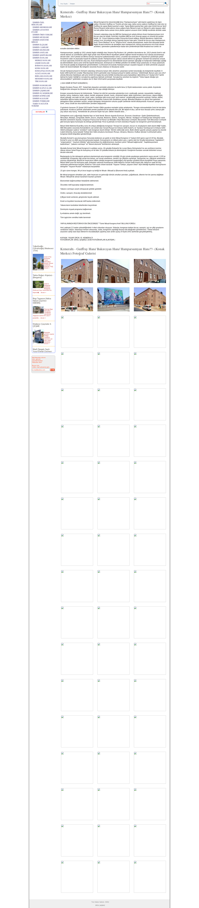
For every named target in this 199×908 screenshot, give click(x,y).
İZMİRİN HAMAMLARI (42, 85)
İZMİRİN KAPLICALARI (42, 88)
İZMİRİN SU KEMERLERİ (43, 93)
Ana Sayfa (64, 4)
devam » (46, 263)
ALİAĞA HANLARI (42, 74)
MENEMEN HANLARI (43, 79)
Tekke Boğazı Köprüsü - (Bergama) (43, 271)
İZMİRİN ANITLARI (40, 53)
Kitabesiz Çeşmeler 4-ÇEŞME (42, 320)
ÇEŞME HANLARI (42, 63)
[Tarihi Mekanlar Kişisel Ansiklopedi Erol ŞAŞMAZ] (43, 18)
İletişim (72, 4)
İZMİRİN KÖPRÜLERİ (41, 96)
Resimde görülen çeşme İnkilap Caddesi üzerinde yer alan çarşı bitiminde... (49, 332)
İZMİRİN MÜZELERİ (41, 37)
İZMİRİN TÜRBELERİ (41, 101)
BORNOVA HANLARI (43, 66)
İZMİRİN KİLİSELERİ (41, 50)
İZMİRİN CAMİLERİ (40, 47)
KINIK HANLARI (42, 68)
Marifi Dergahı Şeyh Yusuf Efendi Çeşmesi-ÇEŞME (42, 346)
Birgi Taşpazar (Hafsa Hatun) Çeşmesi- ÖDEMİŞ (42, 295)
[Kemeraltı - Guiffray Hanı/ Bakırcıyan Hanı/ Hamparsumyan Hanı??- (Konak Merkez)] (77, 283)
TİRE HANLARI (41, 81)
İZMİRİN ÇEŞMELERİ (41, 91)
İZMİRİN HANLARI (40, 58)
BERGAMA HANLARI (43, 76)
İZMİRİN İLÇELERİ (40, 45)
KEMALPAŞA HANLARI (44, 71)
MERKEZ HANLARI (43, 60)
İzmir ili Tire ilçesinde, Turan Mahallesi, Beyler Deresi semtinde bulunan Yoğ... (49, 256)
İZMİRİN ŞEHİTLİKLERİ (42, 55)
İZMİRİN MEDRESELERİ (42, 27)
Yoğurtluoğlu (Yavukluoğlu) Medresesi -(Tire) (43, 243)
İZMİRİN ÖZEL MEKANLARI (37, 24)
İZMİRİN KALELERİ (40, 99)
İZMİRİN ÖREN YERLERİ (42, 35)
